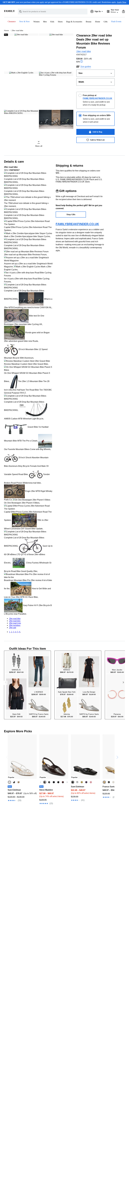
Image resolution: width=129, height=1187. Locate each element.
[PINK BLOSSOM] (91, 782)
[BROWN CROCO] (44, 782)
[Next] (67, 782)
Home (97, 22)
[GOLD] (104, 782)
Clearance (12, 21)
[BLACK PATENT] (58, 782)
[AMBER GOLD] (18, 782)
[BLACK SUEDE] (54, 782)
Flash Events (116, 22)
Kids (52, 22)
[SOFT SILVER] (77, 782)
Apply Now (121, 2)
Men (45, 22)
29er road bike (17, 30)
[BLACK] (14, 782)
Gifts (105, 22)
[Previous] (40, 782)
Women (36, 22)
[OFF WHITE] (113, 782)
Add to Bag (97, 132)
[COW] (63, 782)
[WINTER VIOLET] (86, 782)
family (9, 11)
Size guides (85, 66)
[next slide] (116, 747)
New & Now (24, 22)
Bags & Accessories (74, 22)
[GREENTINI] (81, 782)
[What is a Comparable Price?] (81, 61)
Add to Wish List (97, 140)
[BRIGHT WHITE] (9, 782)
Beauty (88, 22)
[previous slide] (6, 747)
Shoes (60, 22)
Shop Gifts (70, 214)
